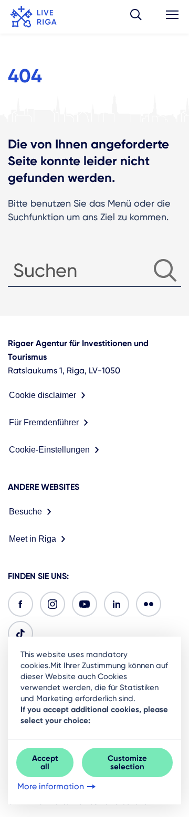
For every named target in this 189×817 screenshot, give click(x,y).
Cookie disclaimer (42, 395)
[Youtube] (84, 604)
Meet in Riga (32, 538)
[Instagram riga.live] (52, 604)
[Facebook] (20, 604)
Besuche (25, 511)
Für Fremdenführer (44, 422)
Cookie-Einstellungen (49, 449)
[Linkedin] (116, 604)
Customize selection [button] (127, 762)
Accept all (45, 762)
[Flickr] (148, 604)
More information (50, 786)
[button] (136, 17)
